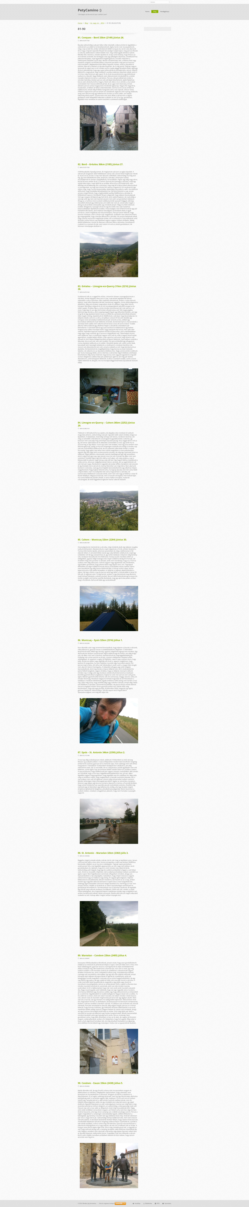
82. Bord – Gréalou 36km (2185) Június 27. (100, 164)
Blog (154, 11)
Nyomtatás (168, 1203)
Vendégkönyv (164, 11)
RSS (158, 1203)
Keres (169, 2)
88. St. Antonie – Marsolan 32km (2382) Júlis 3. (103, 852)
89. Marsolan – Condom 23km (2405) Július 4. (102, 955)
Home (147, 11)
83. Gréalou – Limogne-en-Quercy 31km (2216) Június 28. (107, 288)
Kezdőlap (137, 1203)
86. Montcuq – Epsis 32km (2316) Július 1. (100, 640)
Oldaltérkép (148, 1203)
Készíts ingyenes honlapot (106, 1203)
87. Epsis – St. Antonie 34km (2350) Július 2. (101, 752)
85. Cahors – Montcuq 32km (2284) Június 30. (102, 539)
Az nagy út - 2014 (97, 23)
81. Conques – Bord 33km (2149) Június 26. (101, 37)
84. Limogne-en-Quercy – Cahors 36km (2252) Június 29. (106, 424)
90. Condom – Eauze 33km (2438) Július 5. (100, 1083)
